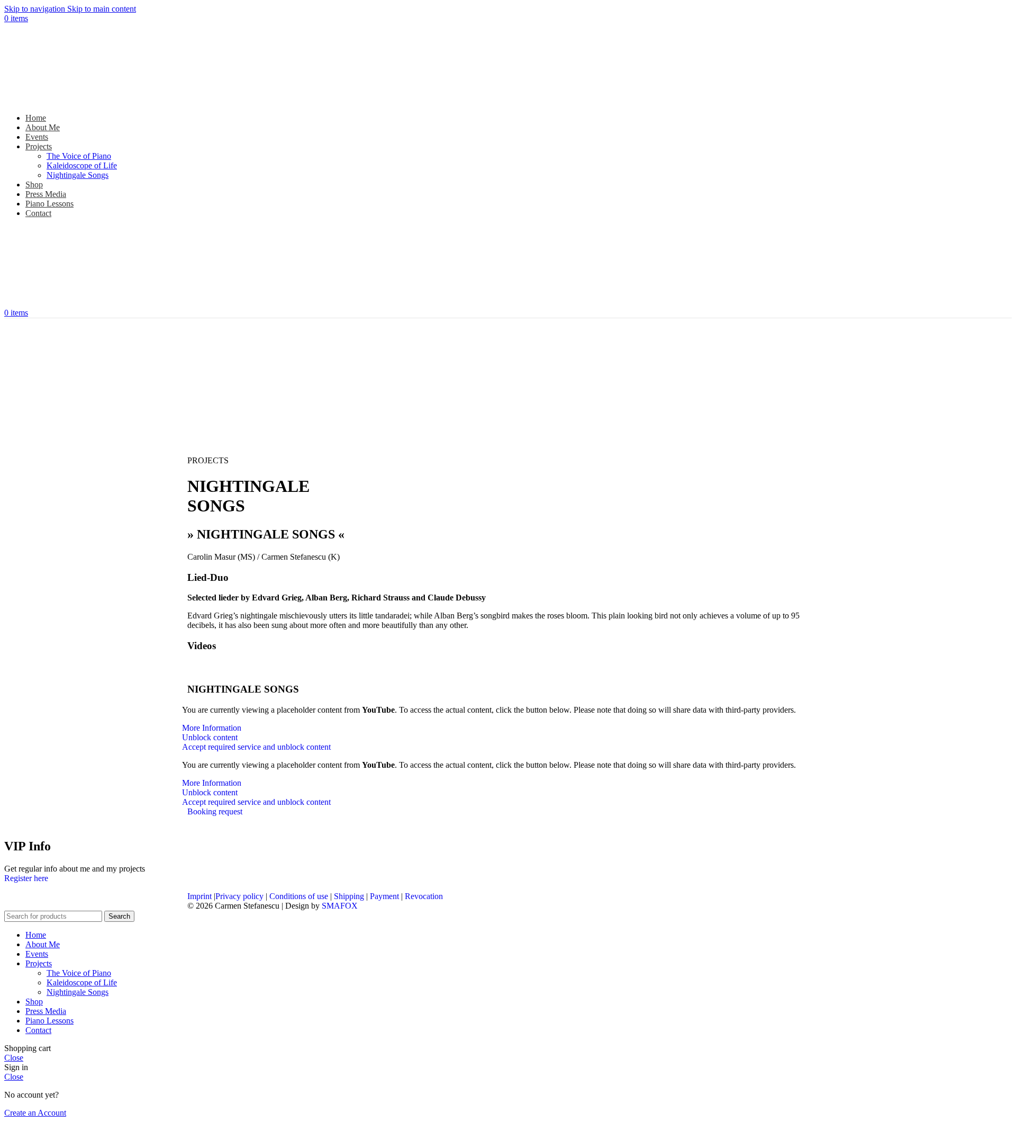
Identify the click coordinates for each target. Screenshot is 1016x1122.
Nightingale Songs (77, 174)
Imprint (199, 896)
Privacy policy (239, 896)
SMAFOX (340, 905)
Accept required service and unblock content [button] (256, 746)
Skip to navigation (35, 8)
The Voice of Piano (79, 155)
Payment (384, 896)
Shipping (349, 896)
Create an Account (35, 1112)
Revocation (424, 896)
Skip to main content (101, 8)
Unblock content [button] (210, 737)
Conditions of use (298, 896)
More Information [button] (211, 727)
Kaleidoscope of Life (82, 165)
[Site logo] (70, 99)
